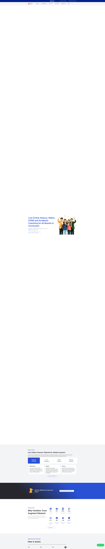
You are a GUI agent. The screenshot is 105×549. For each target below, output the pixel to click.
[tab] (34, 461)
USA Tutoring (57, 3)
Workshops (63, 3)
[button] (63, 1)
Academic (37, 3)
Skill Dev (50, 3)
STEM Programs (43, 3)
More (68, 3)
